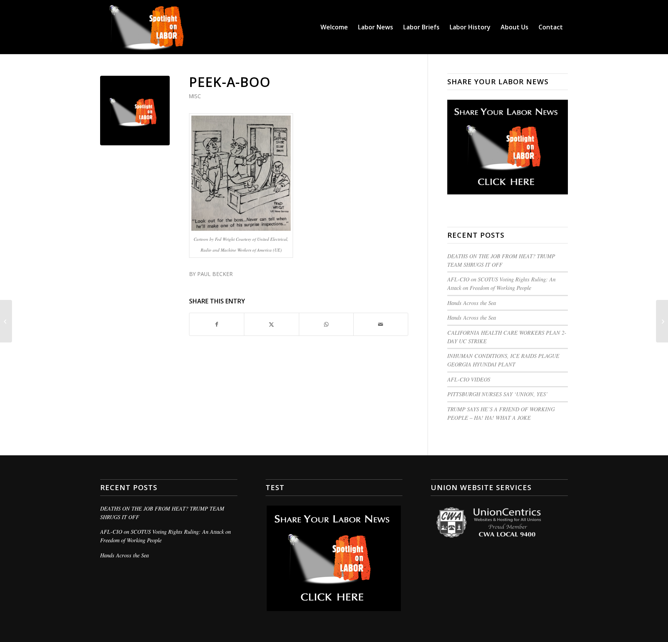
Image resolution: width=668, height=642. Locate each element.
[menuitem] (334, 27)
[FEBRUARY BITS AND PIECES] (6, 321)
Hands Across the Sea (471, 303)
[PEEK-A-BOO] (135, 110)
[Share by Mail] (381, 324)
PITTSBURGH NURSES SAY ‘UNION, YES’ (497, 394)
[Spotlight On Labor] (159, 27)
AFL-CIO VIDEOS (468, 379)
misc (195, 96)
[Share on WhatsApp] (326, 324)
